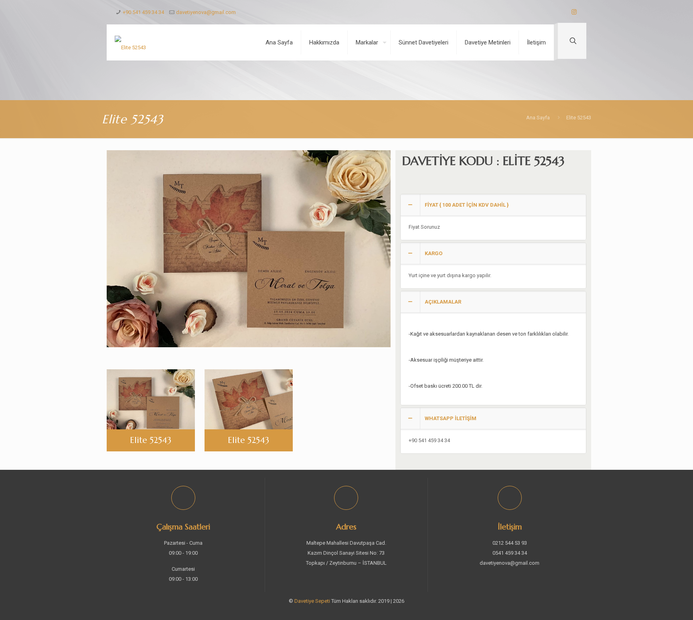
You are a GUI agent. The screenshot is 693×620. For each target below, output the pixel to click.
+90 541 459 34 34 (143, 12)
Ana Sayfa (538, 118)
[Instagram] (574, 12)
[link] (493, 217)
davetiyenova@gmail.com (206, 12)
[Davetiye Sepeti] (130, 42)
